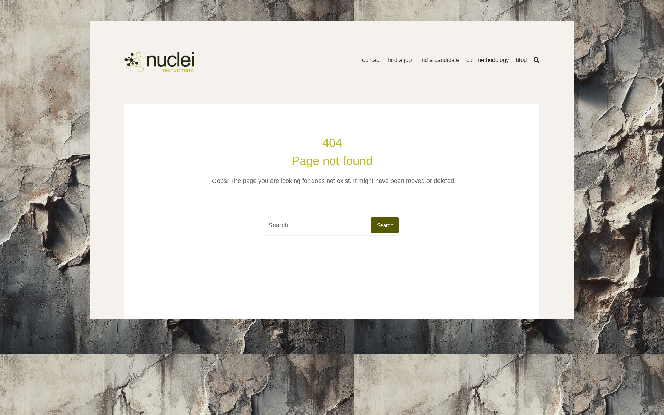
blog (521, 60)
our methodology (487, 60)
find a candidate (438, 60)
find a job (400, 60)
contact (371, 60)
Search (385, 225)
